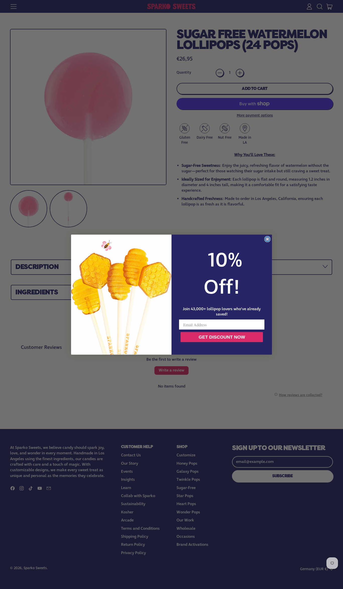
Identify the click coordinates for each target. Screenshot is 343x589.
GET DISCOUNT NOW (222, 337)
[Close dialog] (267, 239)
